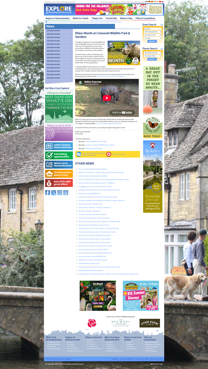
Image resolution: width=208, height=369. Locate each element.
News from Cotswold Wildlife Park (89, 193)
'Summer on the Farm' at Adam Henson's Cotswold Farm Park (99, 228)
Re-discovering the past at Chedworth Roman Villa (95, 253)
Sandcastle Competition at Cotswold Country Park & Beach (98, 197)
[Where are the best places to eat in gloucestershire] (59, 123)
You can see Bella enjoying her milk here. (109, 123)
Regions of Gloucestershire (72, 338)
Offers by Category (150, 351)
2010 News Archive (53, 78)
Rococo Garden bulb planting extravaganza (93, 169)
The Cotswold (71, 346)
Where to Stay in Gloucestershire (112, 338)
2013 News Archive (53, 68)
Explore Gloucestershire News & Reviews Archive (106, 22)
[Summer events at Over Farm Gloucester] (141, 280)
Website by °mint (156, 364)
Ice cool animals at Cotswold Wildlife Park (92, 256)
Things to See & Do (93, 337)
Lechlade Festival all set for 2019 (89, 263)
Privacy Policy (59, 359)
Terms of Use (49, 359)
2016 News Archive (53, 58)
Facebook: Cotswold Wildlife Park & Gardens (99, 145)
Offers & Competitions (150, 338)
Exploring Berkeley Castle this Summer (91, 270)
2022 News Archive (53, 37)
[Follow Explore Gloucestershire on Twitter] (54, 189)
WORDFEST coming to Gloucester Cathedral (93, 260)
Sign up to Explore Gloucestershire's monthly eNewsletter (93, 154)
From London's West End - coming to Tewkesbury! (95, 207)
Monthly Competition (151, 342)
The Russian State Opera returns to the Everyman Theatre (97, 232)
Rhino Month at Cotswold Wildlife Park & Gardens (95, 235)
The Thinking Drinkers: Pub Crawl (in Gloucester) (94, 218)
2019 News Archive (53, 47)
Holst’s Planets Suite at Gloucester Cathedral (93, 176)
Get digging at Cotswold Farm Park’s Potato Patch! (95, 186)
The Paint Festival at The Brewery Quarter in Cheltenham (97, 183)
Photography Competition (153, 344)
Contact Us (115, 359)
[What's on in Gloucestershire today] (59, 160)
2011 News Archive (53, 74)
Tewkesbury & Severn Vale (75, 351)
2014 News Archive (53, 64)
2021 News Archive (53, 41)
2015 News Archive (53, 61)
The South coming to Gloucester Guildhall (92, 214)
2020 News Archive (53, 44)
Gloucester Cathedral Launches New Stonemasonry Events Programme (102, 200)
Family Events (51, 346)
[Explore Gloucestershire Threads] (66, 189)
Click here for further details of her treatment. (110, 76)
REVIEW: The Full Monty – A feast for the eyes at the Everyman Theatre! (101, 172)
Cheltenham (71, 344)
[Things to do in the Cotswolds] (59, 90)
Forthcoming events (53, 342)
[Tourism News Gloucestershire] (59, 142)
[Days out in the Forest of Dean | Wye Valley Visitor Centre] (152, 65)
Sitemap (68, 359)
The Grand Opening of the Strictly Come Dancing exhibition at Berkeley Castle (104, 179)
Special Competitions (151, 346)
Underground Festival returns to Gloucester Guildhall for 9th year (99, 190)
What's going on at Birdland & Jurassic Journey (94, 225)
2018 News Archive (53, 51)
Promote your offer (156, 359)
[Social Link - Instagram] (60, 189)
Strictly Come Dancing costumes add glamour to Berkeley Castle (99, 221)
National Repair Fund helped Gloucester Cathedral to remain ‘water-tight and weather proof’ (109, 274)
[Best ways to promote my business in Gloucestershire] (59, 151)
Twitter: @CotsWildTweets (93, 148)
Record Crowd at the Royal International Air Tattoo (95, 246)
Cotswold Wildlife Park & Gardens (96, 141)
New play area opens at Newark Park (90, 204)
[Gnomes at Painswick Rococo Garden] (119, 3)
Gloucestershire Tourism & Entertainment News (74, 22)
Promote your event (118, 154)
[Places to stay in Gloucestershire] (59, 169)
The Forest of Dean (72, 349)
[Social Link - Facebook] (48, 189)
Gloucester (70, 342)
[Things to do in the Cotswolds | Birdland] (98, 280)
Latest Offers (149, 349)
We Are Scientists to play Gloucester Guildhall (93, 249)
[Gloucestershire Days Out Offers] (59, 178)
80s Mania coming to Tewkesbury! (89, 211)
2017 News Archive (53, 54)
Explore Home (52, 22)
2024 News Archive (53, 31)
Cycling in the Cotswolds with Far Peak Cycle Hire (94, 242)
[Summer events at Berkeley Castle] (152, 140)
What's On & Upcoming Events (54, 338)
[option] (92, 323)
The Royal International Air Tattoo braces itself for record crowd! (99, 267)
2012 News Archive (53, 71)
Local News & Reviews (53, 349)
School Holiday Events (54, 344)
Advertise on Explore (126, 359)
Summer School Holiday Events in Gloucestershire (95, 239)
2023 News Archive (53, 34)
